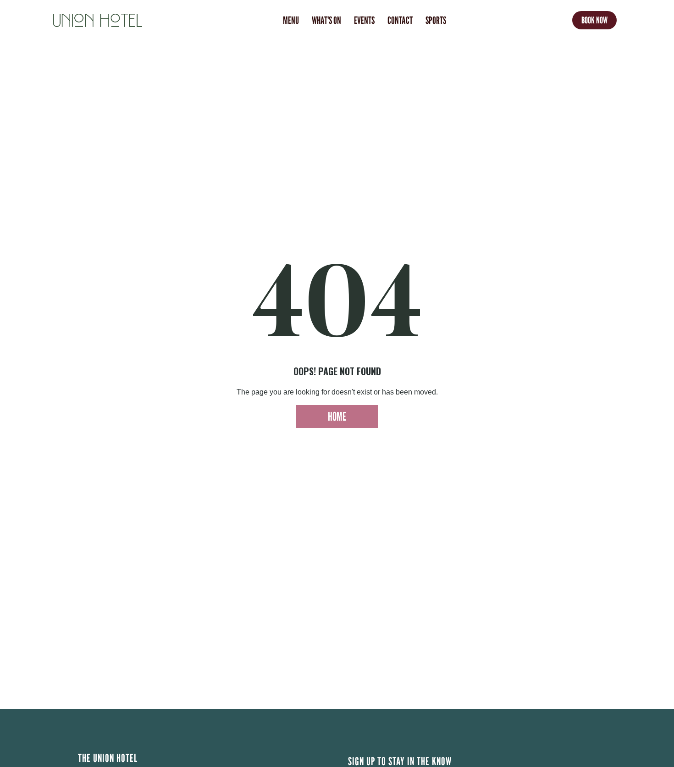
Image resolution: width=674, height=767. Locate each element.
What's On (326, 20)
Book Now (594, 20)
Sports (435, 20)
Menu (291, 20)
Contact (400, 20)
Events (364, 20)
